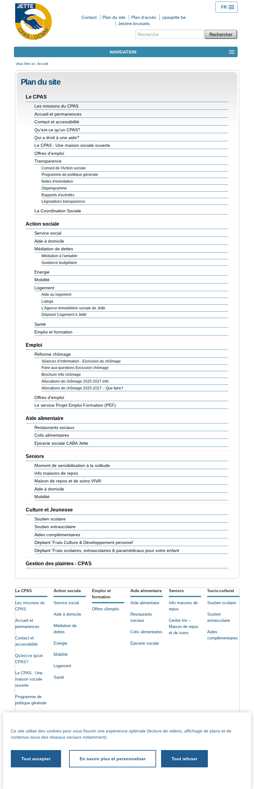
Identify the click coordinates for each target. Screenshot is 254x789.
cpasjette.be (174, 17)
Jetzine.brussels (134, 23)
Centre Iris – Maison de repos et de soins (184, 626)
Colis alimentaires (146, 632)
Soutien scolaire (221, 603)
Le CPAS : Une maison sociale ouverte (28, 679)
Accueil (42, 64)
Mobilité (61, 654)
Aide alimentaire (146, 591)
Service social (66, 603)
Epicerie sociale (144, 643)
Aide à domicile (67, 614)
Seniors (176, 591)
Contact (89, 17)
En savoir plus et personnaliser (113, 758)
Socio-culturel (220, 591)
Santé (59, 677)
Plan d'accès (143, 17)
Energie (60, 643)
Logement (62, 666)
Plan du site (114, 17)
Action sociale (67, 591)
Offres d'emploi (105, 609)
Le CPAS (23, 591)
